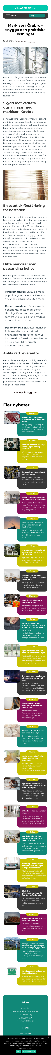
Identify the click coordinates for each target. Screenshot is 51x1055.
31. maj (32, 571)
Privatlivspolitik (29, 1051)
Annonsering (25, 1034)
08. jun (32, 546)
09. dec (32, 914)
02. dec (32, 939)
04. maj (32, 672)
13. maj (32, 646)
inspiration (30, 42)
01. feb (32, 806)
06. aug (32, 413)
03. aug (32, 440)
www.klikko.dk (27, 1021)
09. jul (32, 468)
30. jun (32, 518)
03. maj (32, 752)
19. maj (32, 619)
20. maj (32, 596)
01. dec (32, 967)
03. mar (32, 779)
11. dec (32, 887)
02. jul (32, 493)
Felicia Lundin (20, 41)
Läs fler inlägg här (25, 392)
